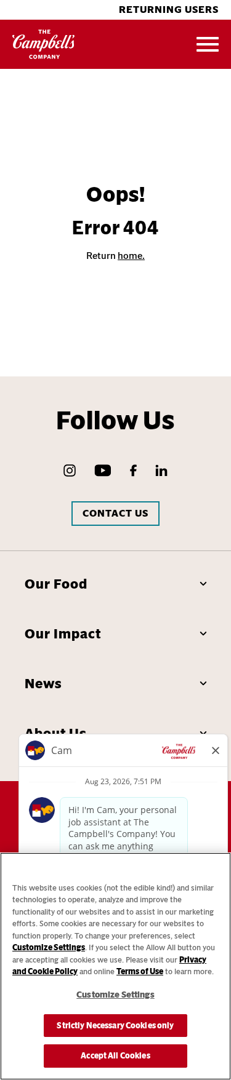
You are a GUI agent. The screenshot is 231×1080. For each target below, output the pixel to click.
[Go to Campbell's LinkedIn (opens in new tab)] (161, 470)
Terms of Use (139, 971)
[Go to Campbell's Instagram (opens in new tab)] (69, 470)
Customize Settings (48, 947)
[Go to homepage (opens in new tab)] (43, 44)
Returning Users (169, 9)
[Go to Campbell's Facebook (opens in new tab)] (133, 470)
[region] (115, 966)
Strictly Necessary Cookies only (115, 1025)
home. (131, 255)
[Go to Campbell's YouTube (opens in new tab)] (102, 470)
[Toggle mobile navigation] (208, 44)
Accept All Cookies (115, 1055)
